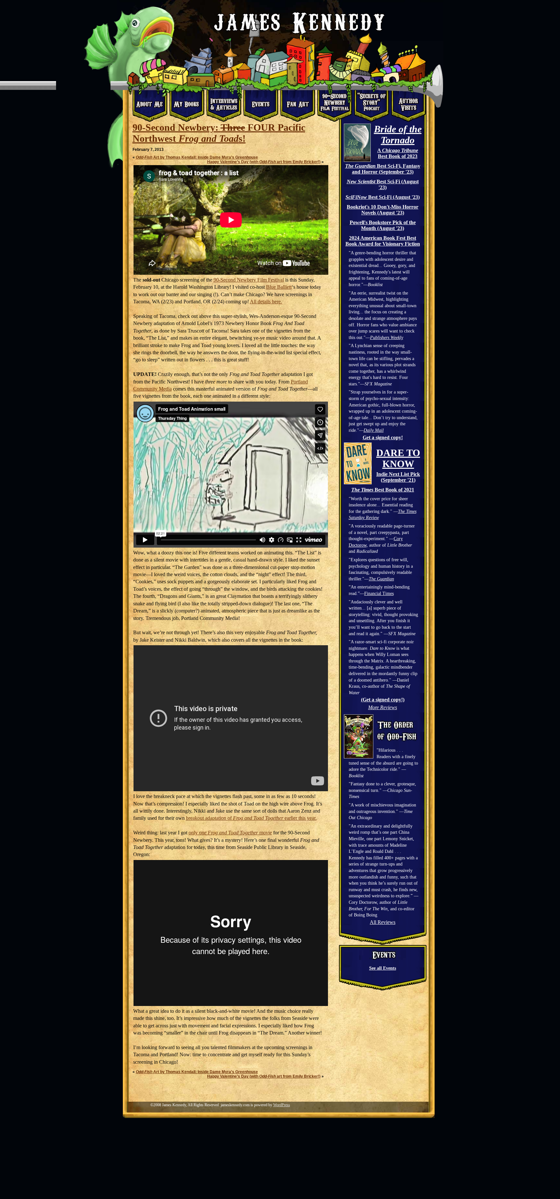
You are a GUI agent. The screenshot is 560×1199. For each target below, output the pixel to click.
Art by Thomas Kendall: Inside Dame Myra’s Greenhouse (197, 157)
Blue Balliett (279, 287)
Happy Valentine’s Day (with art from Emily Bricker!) (264, 162)
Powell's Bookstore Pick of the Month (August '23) (383, 225)
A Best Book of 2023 (397, 153)
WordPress (281, 1105)
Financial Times (379, 593)
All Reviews (382, 922)
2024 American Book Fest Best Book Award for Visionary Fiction (382, 241)
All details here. (266, 301)
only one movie (230, 832)
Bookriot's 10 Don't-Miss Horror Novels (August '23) (382, 209)
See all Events (382, 968)
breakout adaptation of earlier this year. (251, 818)
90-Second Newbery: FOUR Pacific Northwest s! (219, 133)
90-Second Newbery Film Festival (249, 280)
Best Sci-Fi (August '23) (383, 184)
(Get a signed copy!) (382, 699)
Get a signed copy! (383, 437)
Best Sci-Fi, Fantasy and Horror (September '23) (382, 169)
